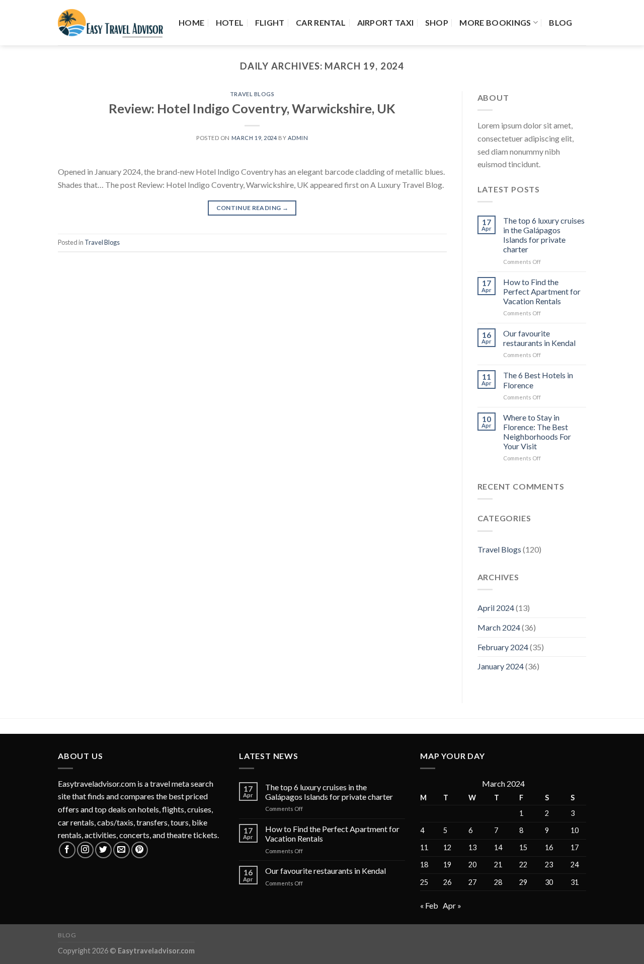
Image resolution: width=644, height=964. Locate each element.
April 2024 (495, 607)
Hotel (230, 22)
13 (472, 847)
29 (523, 882)
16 (549, 847)
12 (447, 847)
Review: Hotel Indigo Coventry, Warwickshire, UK (252, 108)
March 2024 (498, 627)
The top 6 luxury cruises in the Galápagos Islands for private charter (544, 235)
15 (523, 847)
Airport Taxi (385, 22)
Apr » (452, 905)
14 (498, 847)
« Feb (429, 905)
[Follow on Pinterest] (139, 850)
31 (575, 882)
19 (447, 864)
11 (424, 847)
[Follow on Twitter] (103, 850)
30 (549, 882)
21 (498, 864)
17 (575, 847)
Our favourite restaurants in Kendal (539, 338)
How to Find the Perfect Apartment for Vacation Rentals (542, 291)
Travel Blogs (252, 94)
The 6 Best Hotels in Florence (538, 379)
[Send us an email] (121, 850)
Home (191, 22)
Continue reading (252, 208)
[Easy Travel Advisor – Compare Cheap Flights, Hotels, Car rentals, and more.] (111, 23)
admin (298, 137)
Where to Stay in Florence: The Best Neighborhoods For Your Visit (537, 431)
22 (523, 864)
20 (472, 864)
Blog (560, 22)
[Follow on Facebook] (67, 850)
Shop (436, 22)
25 (424, 882)
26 (447, 882)
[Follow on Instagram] (85, 850)
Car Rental (321, 22)
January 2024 (500, 666)
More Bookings (495, 22)
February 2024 (502, 647)
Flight (270, 22)
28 (498, 882)
